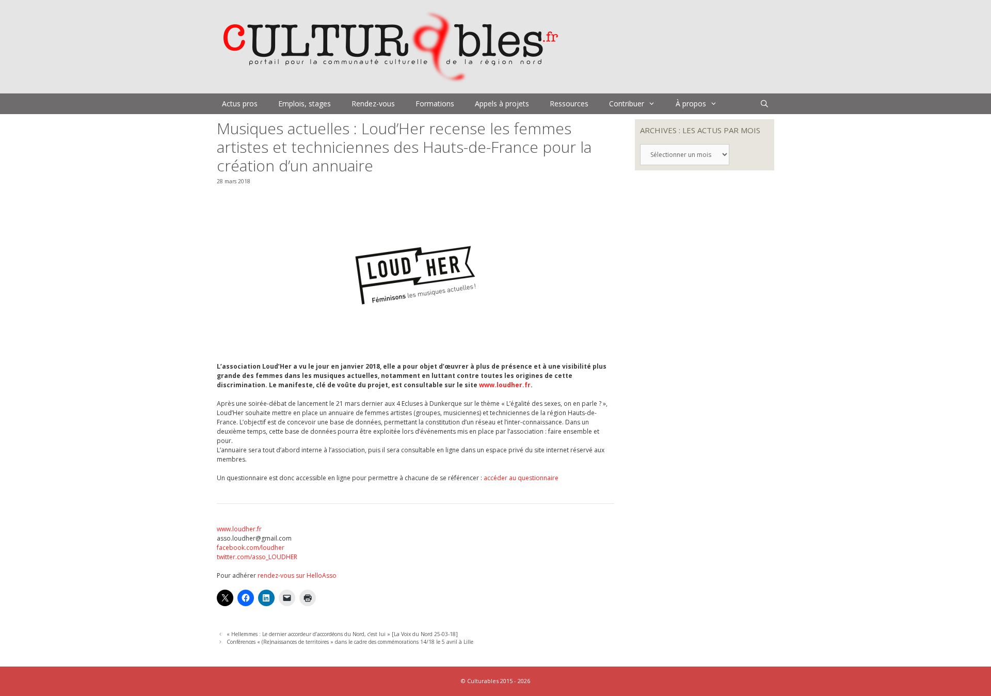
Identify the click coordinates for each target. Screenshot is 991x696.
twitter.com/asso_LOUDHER (257, 556)
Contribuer (626, 103)
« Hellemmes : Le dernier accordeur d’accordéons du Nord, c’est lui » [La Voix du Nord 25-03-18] (342, 634)
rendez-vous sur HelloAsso (297, 575)
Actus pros (240, 103)
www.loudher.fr (505, 385)
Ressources (569, 103)
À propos (691, 103)
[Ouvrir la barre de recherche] (764, 103)
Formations (434, 103)
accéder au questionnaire (521, 477)
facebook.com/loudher (250, 547)
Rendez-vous (373, 103)
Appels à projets (502, 103)
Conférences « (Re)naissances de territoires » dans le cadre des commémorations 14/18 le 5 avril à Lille (350, 641)
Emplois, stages (304, 103)
